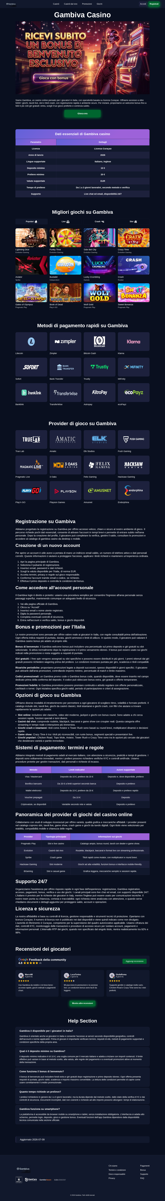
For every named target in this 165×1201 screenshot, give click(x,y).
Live (64, 221)
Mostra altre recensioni (82, 1003)
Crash (97, 221)
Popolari (30, 221)
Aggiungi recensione (134, 961)
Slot (131, 221)
